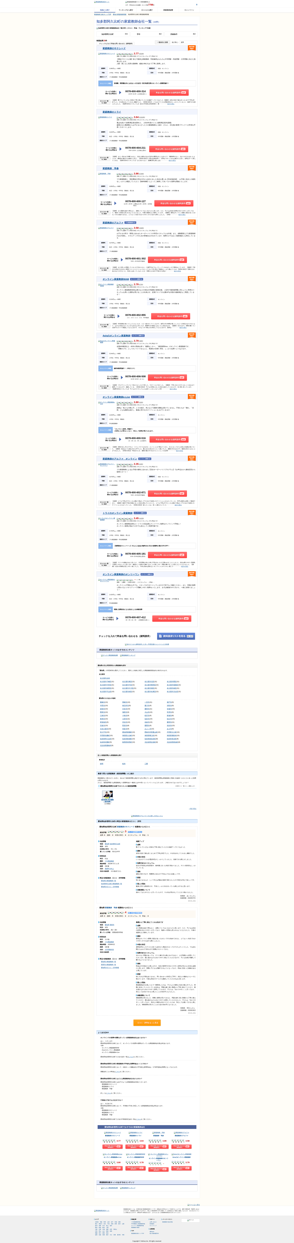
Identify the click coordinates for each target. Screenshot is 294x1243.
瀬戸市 (169, 702)
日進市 (102, 725)
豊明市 (169, 722)
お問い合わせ (153, 1222)
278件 (141, 174)
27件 (141, 284)
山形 (108, 1222)
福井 (111, 1225)
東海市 (102, 719)
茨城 (112, 1223)
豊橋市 (102, 702)
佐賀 (100, 1234)
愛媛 (96, 1233)
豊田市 (147, 709)
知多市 (147, 719)
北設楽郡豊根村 (105, 745)
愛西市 (147, 725)
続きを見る (170, 104)
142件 (141, 518)
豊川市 (147, 705)
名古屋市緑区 (127, 691)
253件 (141, 54)
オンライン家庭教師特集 (137, 1225)
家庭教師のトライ (112, 112)
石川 (103, 1225)
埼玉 (105, 1223)
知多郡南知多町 (150, 739)
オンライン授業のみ (136, 279)
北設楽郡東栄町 (172, 742)
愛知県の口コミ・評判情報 (110, 887)
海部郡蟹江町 (149, 735)
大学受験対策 (109, 949)
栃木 (119, 1223)
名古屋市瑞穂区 (172, 685)
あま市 (169, 729)
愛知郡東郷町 (127, 732)
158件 (141, 228)
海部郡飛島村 (172, 735)
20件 (141, 464)
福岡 (96, 1234)
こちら (131, 1057)
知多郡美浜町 (172, 739)
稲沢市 (147, 715)
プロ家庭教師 (109, 861)
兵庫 (100, 1229)
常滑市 (169, 712)
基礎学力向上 (109, 869)
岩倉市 (147, 722)
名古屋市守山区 (105, 691)
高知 (107, 1233)
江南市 (102, 715)
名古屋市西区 (172, 681)
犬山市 (147, 712)
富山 (107, 1225)
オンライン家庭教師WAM (116, 279)
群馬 (116, 1223)
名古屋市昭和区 (150, 685)
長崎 (103, 1234)
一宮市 (147, 702)
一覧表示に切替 (162, 42)
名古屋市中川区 (128, 688)
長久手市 (103, 732)
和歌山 (115, 1229)
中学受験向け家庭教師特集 (138, 1223)
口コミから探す (147, 10)
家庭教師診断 (168, 10)
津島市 (169, 705)
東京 (96, 1223)
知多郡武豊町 (105, 742)
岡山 (100, 1231)
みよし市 (148, 729)
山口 (103, 1231)
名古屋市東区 (127, 681)
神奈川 (100, 1223)
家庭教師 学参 (111, 168)
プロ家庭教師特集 (135, 1222)
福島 (119, 1222)
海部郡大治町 (127, 735)
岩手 (112, 1222)
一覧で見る (192, 808)
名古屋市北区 (149, 681)
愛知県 (107, 844)
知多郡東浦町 (127, 739)
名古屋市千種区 (105, 681)
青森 (101, 1222)
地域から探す (105, 10)
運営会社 (152, 1231)
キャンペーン (189, 10)
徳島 (103, 1233)
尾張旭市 (103, 722)
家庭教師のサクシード (114, 48)
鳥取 (111, 1231)
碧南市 (102, 709)
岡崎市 (124, 702)
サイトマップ (153, 1225)
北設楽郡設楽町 (150, 742)
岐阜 (124, 764)
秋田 (105, 1222)
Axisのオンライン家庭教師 (116, 335)
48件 (141, 341)
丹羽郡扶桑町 (105, 735)
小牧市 (124, 715)
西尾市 (102, 712)
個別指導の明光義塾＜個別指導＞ (107, 800)
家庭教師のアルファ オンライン (120, 458)
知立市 (169, 719)
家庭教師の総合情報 (167, 1222)
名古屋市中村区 (105, 685)
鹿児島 (119, 1234)
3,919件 (142, 117)
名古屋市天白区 (172, 691)
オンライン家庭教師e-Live (116, 397)
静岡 (101, 764)
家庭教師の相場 (135, 1227)
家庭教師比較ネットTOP (137, 1233)
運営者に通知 (192, 900)
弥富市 (124, 729)
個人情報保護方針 (154, 1233)
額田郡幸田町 (127, 742)
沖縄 (123, 1234)
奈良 (111, 1229)
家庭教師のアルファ (113, 222)
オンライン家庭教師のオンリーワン (121, 574)
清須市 (169, 725)
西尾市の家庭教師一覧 (108, 964)
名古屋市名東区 (150, 691)
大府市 (124, 719)
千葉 (108, 1223)
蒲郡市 (124, 712)
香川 (100, 1233)
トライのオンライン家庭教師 (118, 513)
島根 (107, 1231)
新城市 (169, 715)
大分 (111, 1234)
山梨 (123, 1223)
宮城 (116, 1222)
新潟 (96, 1225)
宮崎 (114, 1234)
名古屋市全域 (105, 678)
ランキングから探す (126, 10)
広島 (96, 1231)
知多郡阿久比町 (105, 739)
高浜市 (124, 722)
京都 (103, 1229)
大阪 (96, 1229)
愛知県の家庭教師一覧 (108, 881)
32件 (141, 402)
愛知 (96, 1227)
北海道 (97, 1222)
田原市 (124, 725)
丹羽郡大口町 (172, 732)
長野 (100, 1225)
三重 (146, 764)
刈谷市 (124, 709)
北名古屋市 (104, 729)
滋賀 (107, 1229)
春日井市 (125, 705)
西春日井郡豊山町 (151, 732)
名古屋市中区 (127, 685)
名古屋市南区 (172, 688)
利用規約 (152, 1223)
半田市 (102, 705)
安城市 (169, 709)
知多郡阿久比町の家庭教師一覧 (111, 884)
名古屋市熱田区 (105, 688)
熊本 (107, 1234)
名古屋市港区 (149, 688)
